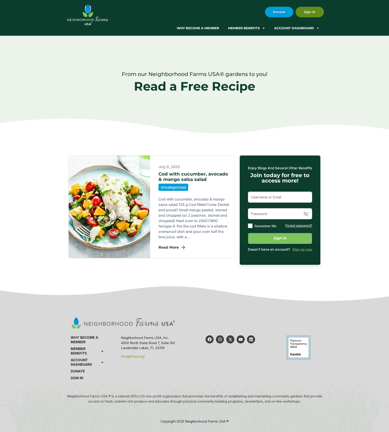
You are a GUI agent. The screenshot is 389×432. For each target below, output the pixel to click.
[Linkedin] (251, 339)
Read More (168, 247)
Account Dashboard (294, 28)
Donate (78, 371)
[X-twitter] (230, 339)
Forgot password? (298, 225)
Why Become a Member (198, 28)
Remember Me (265, 226)
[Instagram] (220, 339)
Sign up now (302, 249)
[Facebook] (210, 339)
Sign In (77, 378)
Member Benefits (244, 28)
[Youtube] (241, 339)
